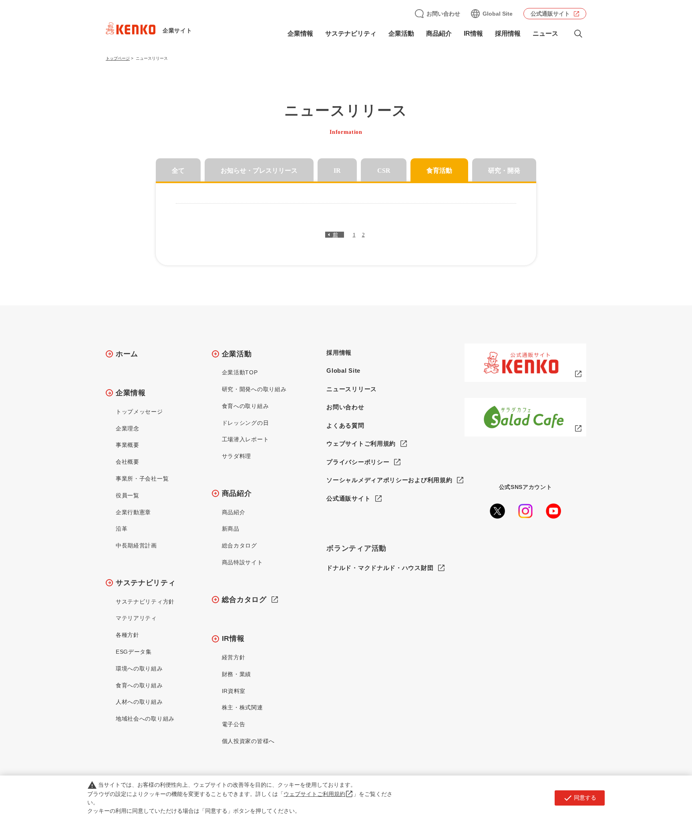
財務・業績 (236, 674)
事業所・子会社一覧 (142, 478)
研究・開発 (504, 170)
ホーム (127, 354)
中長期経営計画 (136, 545)
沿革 (121, 528)
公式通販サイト (550, 13)
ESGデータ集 (134, 651)
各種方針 (127, 635)
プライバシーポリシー (357, 461)
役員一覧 (127, 495)
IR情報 (233, 638)
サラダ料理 (236, 456)
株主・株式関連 (242, 707)
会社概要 (127, 461)
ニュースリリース (351, 389)
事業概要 (127, 445)
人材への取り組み (139, 702)
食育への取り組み (139, 685)
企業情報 (131, 393)
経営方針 (233, 657)
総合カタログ (239, 545)
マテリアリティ (136, 618)
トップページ (118, 58)
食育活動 (439, 170)
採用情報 (508, 33)
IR (337, 170)
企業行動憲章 (133, 512)
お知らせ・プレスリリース (259, 170)
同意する (579, 798)
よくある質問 (345, 425)
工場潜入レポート (245, 439)
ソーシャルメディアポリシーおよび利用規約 (389, 480)
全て (178, 170)
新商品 (230, 528)
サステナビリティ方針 (145, 601)
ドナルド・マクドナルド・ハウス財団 (379, 567)
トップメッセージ (139, 411)
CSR (383, 170)
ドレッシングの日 (245, 423)
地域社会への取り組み (145, 718)
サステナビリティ (146, 583)
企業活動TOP (240, 372)
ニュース (545, 33)
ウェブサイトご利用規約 (361, 443)
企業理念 (127, 428)
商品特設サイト (242, 562)
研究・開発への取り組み (254, 389)
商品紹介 (237, 493)
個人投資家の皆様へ (248, 741)
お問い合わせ (443, 13)
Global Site (498, 13)
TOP (654, 784)
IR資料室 (234, 691)
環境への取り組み (139, 668)
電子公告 (233, 724)
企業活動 (237, 354)
